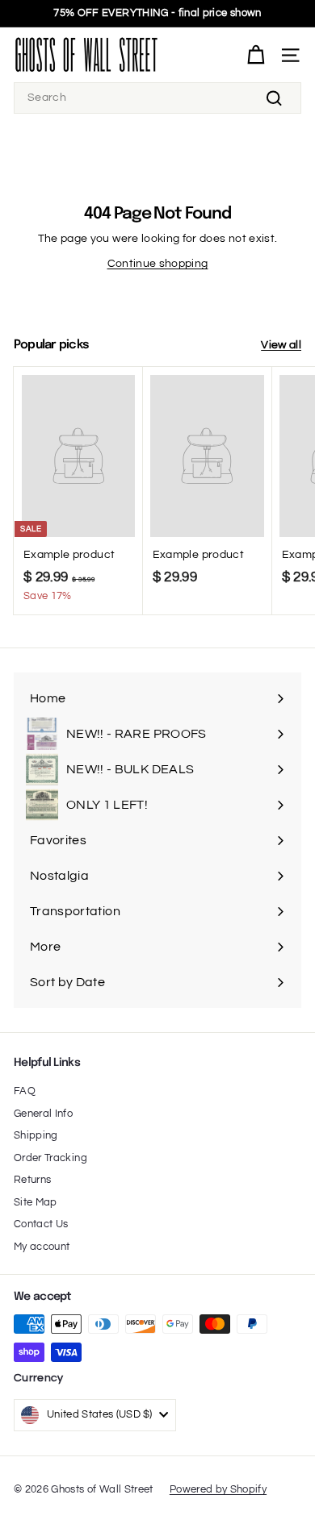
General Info (43, 1113)
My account (42, 1246)
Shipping (36, 1135)
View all (281, 345)
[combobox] (157, 98)
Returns (32, 1179)
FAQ (25, 1091)
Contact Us (41, 1224)
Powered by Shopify (218, 1489)
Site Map (35, 1202)
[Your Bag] (256, 55)
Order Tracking (50, 1158)
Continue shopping (157, 263)
